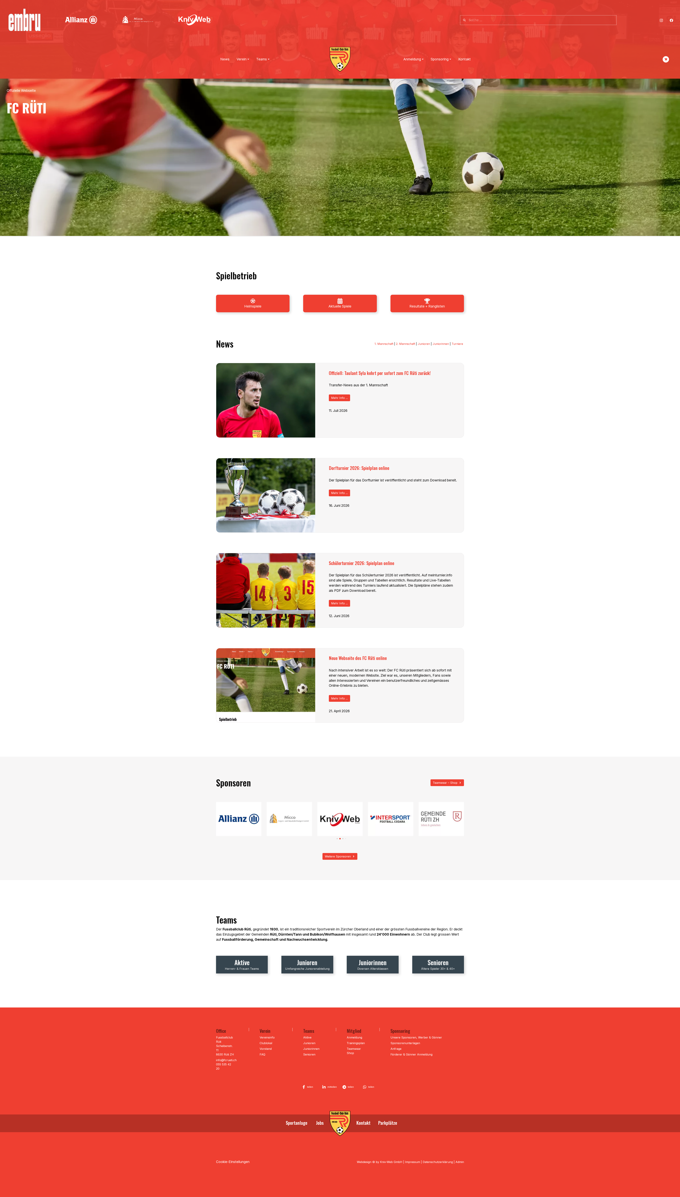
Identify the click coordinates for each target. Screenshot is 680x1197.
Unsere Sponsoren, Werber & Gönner (416, 1037)
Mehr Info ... (339, 398)
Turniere (457, 344)
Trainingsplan (356, 1043)
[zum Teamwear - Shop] (666, 59)
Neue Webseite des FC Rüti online (358, 657)
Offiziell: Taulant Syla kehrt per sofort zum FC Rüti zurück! (380, 372)
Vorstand (266, 1049)
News (225, 59)
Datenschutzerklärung (438, 1162)
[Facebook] (671, 20)
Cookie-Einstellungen (233, 1162)
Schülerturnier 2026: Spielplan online (361, 563)
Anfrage (395, 1049)
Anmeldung (354, 1037)
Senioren (309, 1054)
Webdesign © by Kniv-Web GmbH (379, 1162)
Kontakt (464, 59)
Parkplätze (387, 1122)
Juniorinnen (441, 344)
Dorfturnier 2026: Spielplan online (359, 467)
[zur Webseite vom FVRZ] (253, 301)
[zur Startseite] (340, 1123)
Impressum (412, 1162)
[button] (337, 838)
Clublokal (266, 1043)
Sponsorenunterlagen (405, 1043)
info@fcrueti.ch (226, 1060)
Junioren (424, 344)
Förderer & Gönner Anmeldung (411, 1054)
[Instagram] (661, 20)
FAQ (262, 1054)
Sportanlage (296, 1122)
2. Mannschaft (405, 344)
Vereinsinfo (267, 1037)
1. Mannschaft (384, 344)
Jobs (320, 1122)
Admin (459, 1162)
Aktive (307, 1037)
